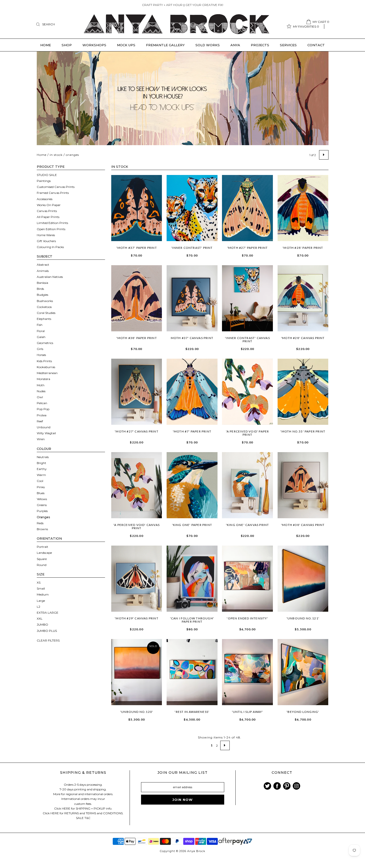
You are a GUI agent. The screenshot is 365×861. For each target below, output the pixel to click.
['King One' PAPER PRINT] (192, 485)
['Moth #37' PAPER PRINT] (136, 208)
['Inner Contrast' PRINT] (192, 208)
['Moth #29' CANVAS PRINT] (136, 579)
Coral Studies (46, 313)
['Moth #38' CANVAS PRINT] (303, 485)
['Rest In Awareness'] (192, 672)
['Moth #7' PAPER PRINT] (192, 392)
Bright (41, 463)
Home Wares (46, 235)
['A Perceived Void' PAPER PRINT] (247, 392)
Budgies (42, 295)
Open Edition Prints (51, 229)
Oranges (43, 517)
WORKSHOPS (94, 45)
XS (38, 582)
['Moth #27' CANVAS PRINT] (136, 392)
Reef (40, 421)
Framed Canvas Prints (53, 193)
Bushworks (45, 301)
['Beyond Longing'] (303, 672)
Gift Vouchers (46, 241)
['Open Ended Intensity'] (247, 579)
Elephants (44, 319)
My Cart (321, 22)
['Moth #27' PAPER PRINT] (247, 208)
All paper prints (48, 217)
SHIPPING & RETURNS (83, 772)
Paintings (44, 181)
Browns (42, 529)
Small (41, 588)
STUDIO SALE (47, 175)
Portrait (42, 547)
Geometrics (45, 343)
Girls (40, 349)
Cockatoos (44, 307)
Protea (41, 415)
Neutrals (43, 457)
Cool (40, 481)
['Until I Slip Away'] (247, 672)
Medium (43, 594)
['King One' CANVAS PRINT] (247, 485)
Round (41, 565)
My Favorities (306, 26)
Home (45, 45)
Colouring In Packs (50, 247)
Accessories (44, 199)
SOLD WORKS (207, 45)
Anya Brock (196, 851)
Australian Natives (50, 277)
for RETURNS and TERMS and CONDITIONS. (91, 813)
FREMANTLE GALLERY (165, 45)
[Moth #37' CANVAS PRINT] (192, 298)
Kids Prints (44, 361)
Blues (40, 493)
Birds (40, 289)
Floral (41, 331)
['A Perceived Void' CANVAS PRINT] (136, 485)
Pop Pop (43, 409)
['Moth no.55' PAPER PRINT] (303, 392)
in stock (56, 155)
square (42, 559)
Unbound (43, 427)
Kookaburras (46, 367)
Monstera (43, 379)
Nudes (41, 391)
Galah (41, 337)
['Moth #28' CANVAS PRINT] (303, 298)
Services (288, 45)
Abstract (43, 264)
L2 (38, 606)
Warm (41, 475)
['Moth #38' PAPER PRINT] (136, 298)
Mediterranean (47, 373)
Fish (39, 325)
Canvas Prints (47, 211)
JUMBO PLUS (47, 631)
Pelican (42, 403)
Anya (235, 45)
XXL (39, 618)
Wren (41, 439)
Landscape (44, 553)
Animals (43, 271)
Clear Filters (48, 640)
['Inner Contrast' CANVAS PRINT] (247, 298)
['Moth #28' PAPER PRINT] (303, 208)
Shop (67, 45)
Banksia (42, 283)
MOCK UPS (126, 45)
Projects (260, 45)
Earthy (42, 469)
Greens (42, 505)
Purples (42, 511)
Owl (40, 397)
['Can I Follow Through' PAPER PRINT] (192, 579)
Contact (316, 45)
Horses (41, 355)
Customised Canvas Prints (55, 187)
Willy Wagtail (46, 433)
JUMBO (42, 624)
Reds (40, 523)
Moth (40, 385)
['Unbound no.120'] (136, 672)
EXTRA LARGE (47, 612)
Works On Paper (49, 205)
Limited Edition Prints (52, 223)
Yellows (42, 499)
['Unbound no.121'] (303, 579)
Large (41, 601)
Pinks (41, 487)
